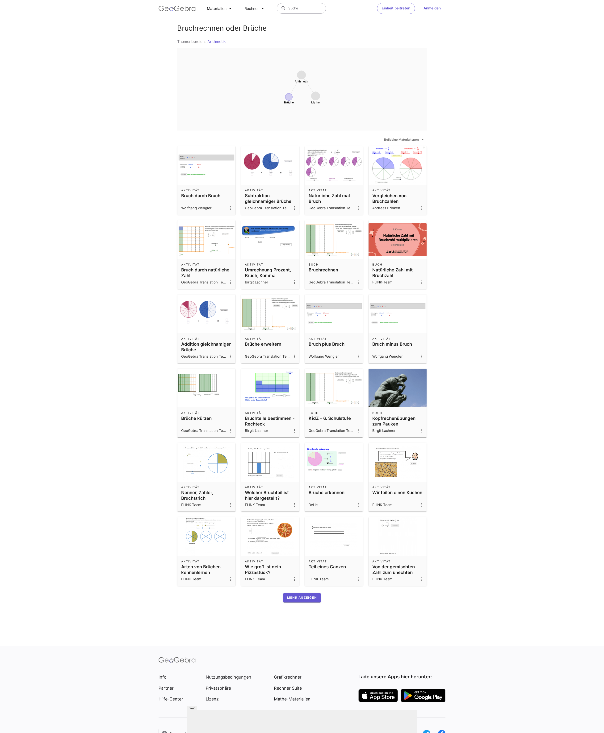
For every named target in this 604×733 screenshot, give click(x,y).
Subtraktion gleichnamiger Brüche (268, 198)
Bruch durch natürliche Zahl (205, 272)
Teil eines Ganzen (327, 566)
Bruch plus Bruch (326, 344)
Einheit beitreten (396, 8)
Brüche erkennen (326, 492)
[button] (302, 597)
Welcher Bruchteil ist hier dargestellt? (267, 495)
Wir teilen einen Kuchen (397, 492)
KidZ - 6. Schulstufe (330, 418)
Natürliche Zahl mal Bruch (329, 198)
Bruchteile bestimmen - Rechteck (270, 421)
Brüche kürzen (196, 418)
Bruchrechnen (323, 269)
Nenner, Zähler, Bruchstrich (197, 495)
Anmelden (432, 8)
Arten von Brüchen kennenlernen (201, 569)
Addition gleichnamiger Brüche (206, 346)
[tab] (220, 8)
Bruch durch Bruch (200, 195)
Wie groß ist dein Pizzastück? (263, 569)
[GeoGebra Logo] (177, 8)
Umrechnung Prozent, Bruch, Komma (268, 272)
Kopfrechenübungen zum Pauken (393, 421)
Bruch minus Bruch (392, 344)
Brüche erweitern (263, 344)
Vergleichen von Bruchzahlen (389, 198)
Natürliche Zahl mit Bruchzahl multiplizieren (392, 275)
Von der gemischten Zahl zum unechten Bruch (393, 572)
